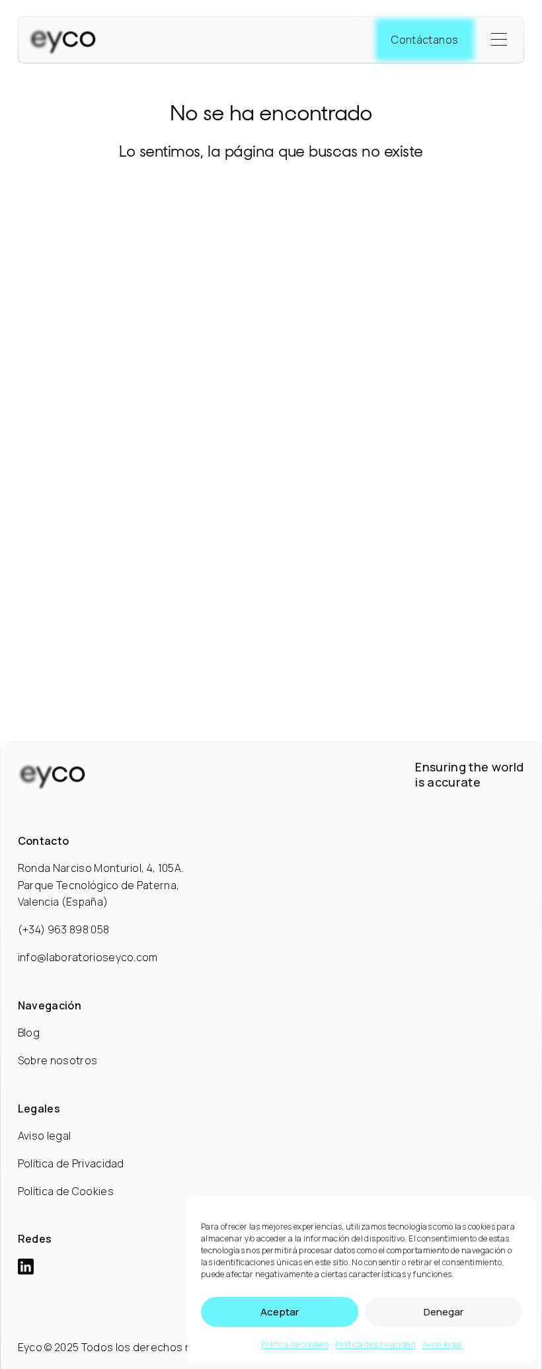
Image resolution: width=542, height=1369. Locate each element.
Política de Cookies (66, 1191)
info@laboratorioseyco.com (88, 957)
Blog (29, 1032)
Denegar (443, 1312)
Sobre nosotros (57, 1060)
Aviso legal (442, 1344)
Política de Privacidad (71, 1163)
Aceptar (279, 1312)
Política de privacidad (375, 1344)
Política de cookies (295, 1344)
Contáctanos (424, 39)
